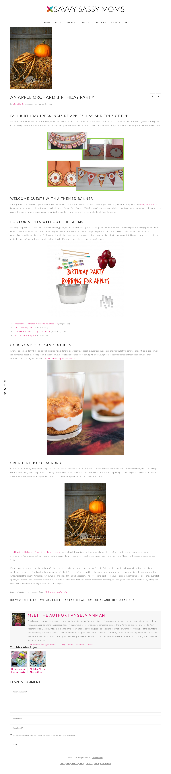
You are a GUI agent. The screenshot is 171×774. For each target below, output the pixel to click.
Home (62, 764)
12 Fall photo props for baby (55, 592)
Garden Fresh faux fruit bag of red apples (32, 331)
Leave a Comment (45, 104)
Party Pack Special (148, 204)
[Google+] (91, 768)
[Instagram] (5, 380)
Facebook (79, 644)
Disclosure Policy (97, 757)
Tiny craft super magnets (25, 335)
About (96, 764)
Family (81, 764)
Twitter (70, 644)
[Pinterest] (5, 393)
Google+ (90, 644)
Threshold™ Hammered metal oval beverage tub (36, 323)
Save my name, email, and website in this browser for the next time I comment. (44, 735)
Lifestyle (89, 764)
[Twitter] (85, 768)
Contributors (105, 764)
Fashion (74, 764)
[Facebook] (80, 768)
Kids (68, 764)
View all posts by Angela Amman (43, 644)
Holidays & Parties (18, 104)
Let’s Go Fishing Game (24, 327)
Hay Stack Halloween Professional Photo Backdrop (37, 552)
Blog (63, 644)
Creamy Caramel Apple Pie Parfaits (59, 358)
